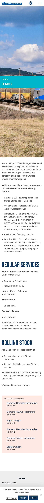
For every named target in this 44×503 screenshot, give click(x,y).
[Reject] (41, 495)
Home (5, 79)
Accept (23, 498)
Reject (33, 498)
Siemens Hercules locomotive (21, 404)
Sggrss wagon (13, 421)
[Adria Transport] (12, 3)
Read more (11, 498)
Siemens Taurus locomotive (20, 413)
